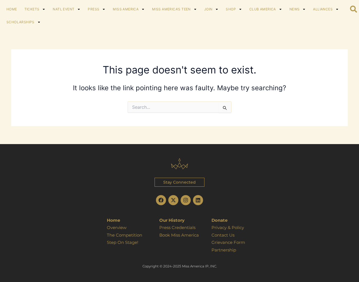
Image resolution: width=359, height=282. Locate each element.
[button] (179, 182)
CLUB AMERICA (262, 9)
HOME (11, 9)
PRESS (93, 9)
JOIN (208, 9)
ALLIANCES (323, 9)
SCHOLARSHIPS (20, 22)
